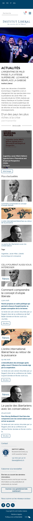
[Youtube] (8, 505)
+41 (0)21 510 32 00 (19, 458)
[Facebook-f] (3, 505)
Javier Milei (13, 254)
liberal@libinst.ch (18, 460)
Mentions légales (16, 514)
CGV (26, 517)
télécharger (7, 171)
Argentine (4, 254)
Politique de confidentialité (13, 517)
